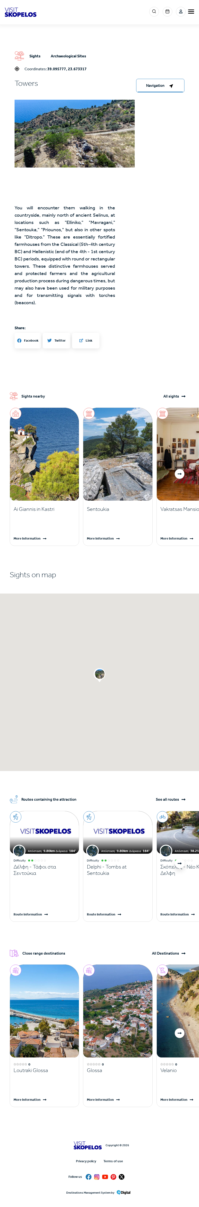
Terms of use (113, 1161)
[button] (75, 134)
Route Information (28, 914)
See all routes (167, 799)
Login (180, 11)
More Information (27, 538)
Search (154, 12)
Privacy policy (86, 1161)
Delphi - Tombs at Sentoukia (107, 870)
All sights (171, 396)
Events (167, 12)
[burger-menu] (191, 12)
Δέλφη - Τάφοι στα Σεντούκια (35, 870)
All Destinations (165, 953)
